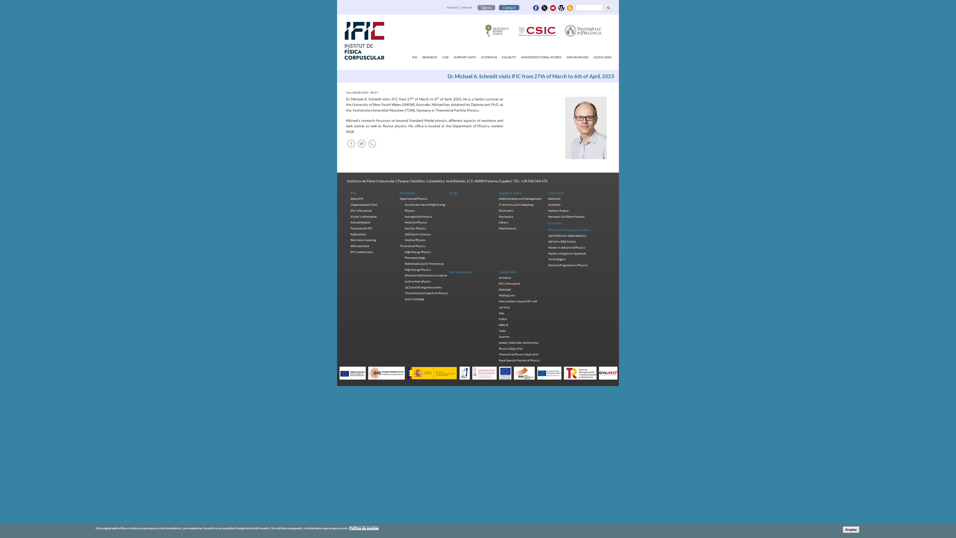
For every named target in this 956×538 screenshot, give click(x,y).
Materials (554, 198)
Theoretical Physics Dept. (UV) (518, 354)
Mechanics (506, 216)
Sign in (486, 7)
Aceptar (851, 530)
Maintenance (507, 228)
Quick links (602, 57)
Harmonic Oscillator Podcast (566, 216)
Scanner (504, 336)
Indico (503, 319)
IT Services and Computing (516, 204)
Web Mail (505, 289)
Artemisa (505, 277)
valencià (466, 7)
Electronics (506, 210)
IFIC (415, 57)
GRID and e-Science (418, 234)
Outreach (489, 57)
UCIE (445, 57)
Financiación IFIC (361, 228)
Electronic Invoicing (363, 240)
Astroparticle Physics (418, 216)
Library (503, 222)
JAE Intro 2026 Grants (562, 241)
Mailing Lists (507, 295)
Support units (465, 57)
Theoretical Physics (412, 246)
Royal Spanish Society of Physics (519, 360)
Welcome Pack (360, 246)
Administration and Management (520, 198)
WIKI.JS (503, 325)
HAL (501, 313)
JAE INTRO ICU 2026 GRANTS (567, 235)
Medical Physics (415, 240)
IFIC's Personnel (361, 210)
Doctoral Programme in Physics (568, 265)
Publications (358, 234)
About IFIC (357, 198)
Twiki (502, 331)
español (452, 7)
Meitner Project (558, 210)
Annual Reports (361, 222)
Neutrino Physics (416, 222)
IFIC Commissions (362, 252)
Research (429, 57)
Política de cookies (364, 528)
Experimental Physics (413, 198)
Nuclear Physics (415, 228)
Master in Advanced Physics (566, 247)
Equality (509, 57)
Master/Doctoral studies (541, 57)
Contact (509, 7)
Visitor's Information (364, 216)
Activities (554, 204)
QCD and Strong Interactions (423, 287)
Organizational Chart (364, 204)
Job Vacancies (577, 57)
